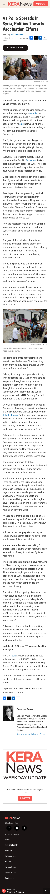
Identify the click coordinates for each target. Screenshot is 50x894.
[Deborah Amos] (8, 713)
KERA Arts (9, 850)
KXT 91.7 (8, 862)
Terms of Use (10, 873)
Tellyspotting (10, 856)
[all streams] (46, 891)
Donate (41, 4)
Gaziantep (31, 160)
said (21, 124)
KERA (7, 839)
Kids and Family (11, 845)
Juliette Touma (10, 415)
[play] (4, 890)
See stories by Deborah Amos (31, 734)
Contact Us (9, 878)
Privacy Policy (10, 867)
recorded (33, 113)
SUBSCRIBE (25, 798)
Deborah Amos (17, 34)
